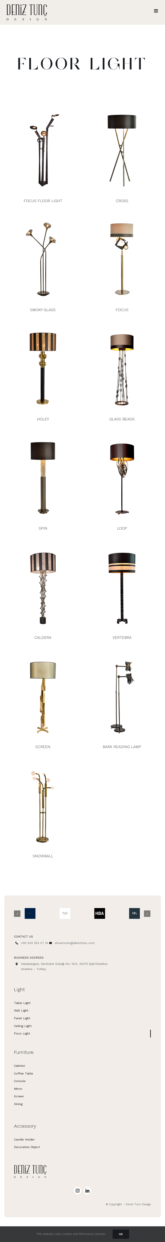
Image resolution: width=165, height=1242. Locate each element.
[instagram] (77, 1190)
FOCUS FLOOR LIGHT (43, 200)
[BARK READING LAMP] (122, 696)
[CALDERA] (42, 587)
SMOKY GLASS (43, 309)
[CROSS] (122, 150)
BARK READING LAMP (122, 746)
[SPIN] (42, 477)
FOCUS (122, 309)
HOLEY (43, 419)
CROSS (122, 200)
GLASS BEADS (122, 419)
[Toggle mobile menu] (156, 11)
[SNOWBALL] (42, 805)
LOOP (122, 528)
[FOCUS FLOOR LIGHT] (42, 150)
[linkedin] (87, 1190)
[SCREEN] (42, 696)
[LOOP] (122, 477)
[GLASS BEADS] (122, 368)
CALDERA (42, 637)
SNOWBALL (43, 856)
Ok (121, 1234)
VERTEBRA (122, 637)
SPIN (43, 528)
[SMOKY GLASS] (42, 259)
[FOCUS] (122, 259)
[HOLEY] (42, 368)
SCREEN (42, 746)
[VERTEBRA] (122, 587)
